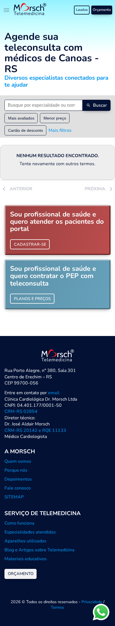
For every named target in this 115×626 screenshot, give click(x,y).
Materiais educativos (25, 559)
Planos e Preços (32, 298)
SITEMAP (14, 497)
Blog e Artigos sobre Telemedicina (39, 550)
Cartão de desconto (25, 130)
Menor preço (55, 118)
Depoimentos (18, 479)
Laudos (82, 9)
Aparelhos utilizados (25, 541)
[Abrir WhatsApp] (101, 611)
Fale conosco (17, 488)
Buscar (100, 105)
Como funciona (19, 523)
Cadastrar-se (30, 244)
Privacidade (92, 602)
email (53, 393)
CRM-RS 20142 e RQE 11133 (35, 430)
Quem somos (17, 461)
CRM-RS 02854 (20, 411)
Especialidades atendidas (30, 532)
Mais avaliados (21, 118)
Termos (57, 607)
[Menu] (7, 10)
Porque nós (15, 470)
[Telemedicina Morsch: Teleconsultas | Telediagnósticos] (30, 10)
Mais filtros (60, 130)
